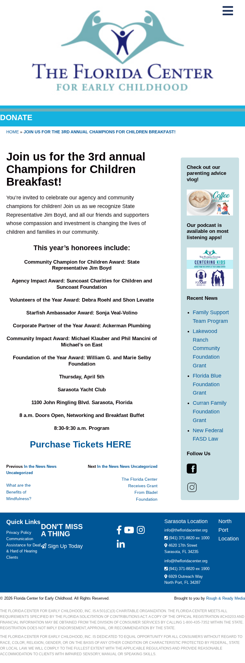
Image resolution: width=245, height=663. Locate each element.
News (51, 466)
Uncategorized (19, 472)
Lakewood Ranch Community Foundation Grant (206, 348)
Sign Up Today (64, 546)
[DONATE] (122, 110)
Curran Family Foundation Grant (209, 411)
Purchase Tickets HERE (82, 444)
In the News (34, 466)
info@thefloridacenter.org (185, 530)
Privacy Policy (18, 532)
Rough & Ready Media (225, 598)
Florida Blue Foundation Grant (207, 384)
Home (12, 131)
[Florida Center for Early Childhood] (123, 50)
